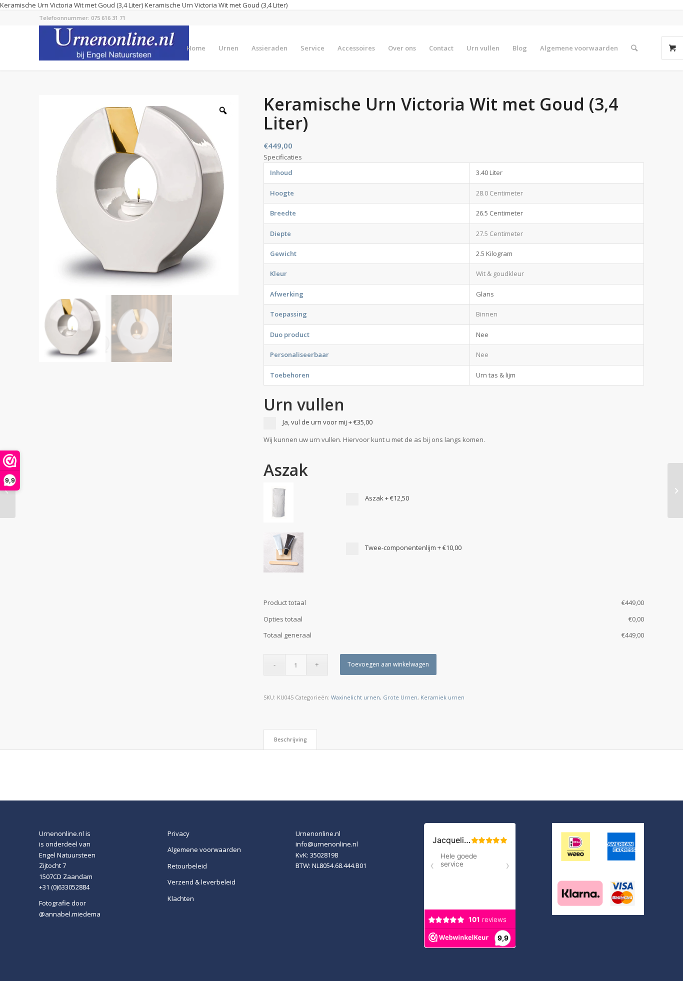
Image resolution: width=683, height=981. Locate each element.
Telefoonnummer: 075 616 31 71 (82, 18)
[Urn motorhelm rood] (8, 490)
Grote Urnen (400, 697)
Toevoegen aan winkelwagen (388, 664)
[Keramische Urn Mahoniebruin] (675, 490)
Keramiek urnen (442, 697)
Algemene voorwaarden (204, 849)
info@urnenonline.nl (327, 844)
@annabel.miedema (69, 914)
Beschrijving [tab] (290, 739)
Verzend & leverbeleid (202, 882)
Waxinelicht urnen (355, 697)
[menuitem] (196, 48)
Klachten (181, 898)
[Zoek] (634, 48)
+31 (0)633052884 (64, 887)
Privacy (179, 833)
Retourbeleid (187, 866)
